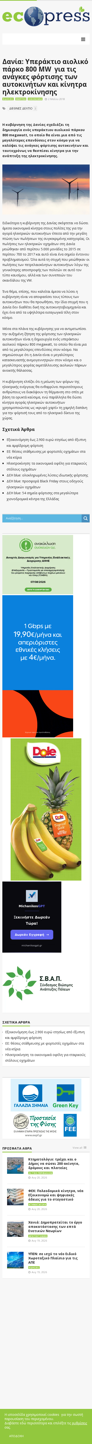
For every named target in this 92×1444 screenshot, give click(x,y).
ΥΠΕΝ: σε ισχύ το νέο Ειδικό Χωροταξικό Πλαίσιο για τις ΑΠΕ (53, 1258)
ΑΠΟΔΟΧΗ (16, 1436)
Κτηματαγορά (37, 1204)
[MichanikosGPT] (31, 916)
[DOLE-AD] (46, 809)
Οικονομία (35, 99)
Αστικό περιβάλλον (40, 1173)
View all (77, 1147)
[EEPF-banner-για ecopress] (46, 1108)
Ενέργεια (21, 99)
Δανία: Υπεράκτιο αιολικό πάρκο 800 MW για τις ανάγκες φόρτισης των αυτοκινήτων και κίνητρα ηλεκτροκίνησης (45, 76)
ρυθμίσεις (79, 1423)
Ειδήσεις (8, 99)
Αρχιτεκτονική (38, 1236)
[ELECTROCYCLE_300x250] (37, 564)
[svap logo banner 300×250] (37, 983)
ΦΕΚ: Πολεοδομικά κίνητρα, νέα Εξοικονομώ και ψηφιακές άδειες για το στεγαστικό (56, 1195)
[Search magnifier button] (86, 518)
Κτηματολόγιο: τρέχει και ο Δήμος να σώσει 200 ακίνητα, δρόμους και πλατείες (53, 1163)
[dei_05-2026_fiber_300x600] (37, 666)
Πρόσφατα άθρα (17, 1149)
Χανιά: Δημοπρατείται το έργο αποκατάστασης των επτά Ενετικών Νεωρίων (55, 1226)
